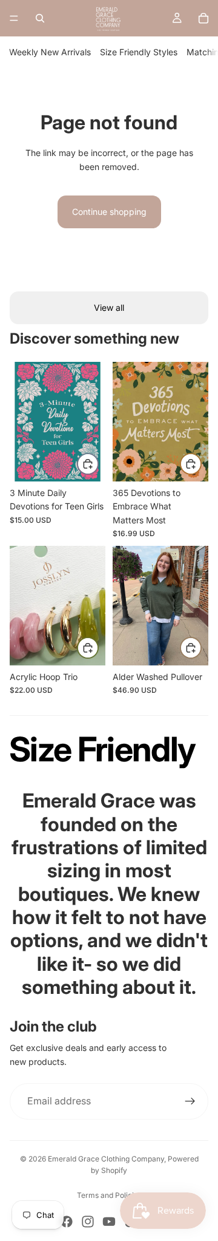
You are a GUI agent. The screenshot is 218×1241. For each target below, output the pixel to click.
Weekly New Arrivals (50, 52)
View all (109, 307)
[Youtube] (109, 1221)
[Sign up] (190, 1101)
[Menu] (14, 18)
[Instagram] (88, 1221)
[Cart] (203, 18)
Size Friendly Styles (138, 52)
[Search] (40, 18)
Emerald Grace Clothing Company (106, 1158)
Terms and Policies (109, 1195)
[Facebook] (66, 1221)
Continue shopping (109, 211)
